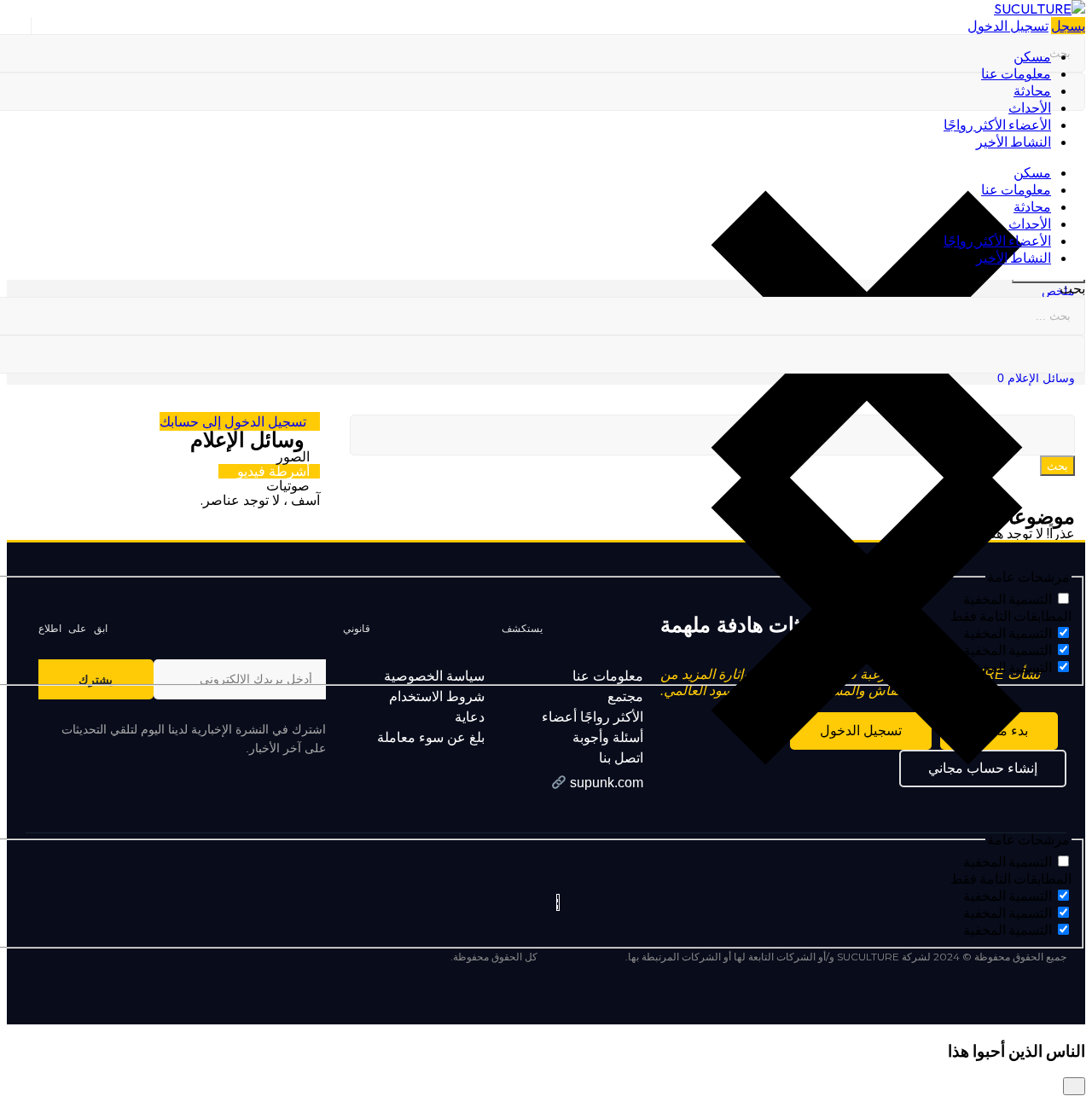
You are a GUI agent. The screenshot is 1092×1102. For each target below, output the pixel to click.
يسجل (1068, 25)
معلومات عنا (1016, 73)
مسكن (1032, 56)
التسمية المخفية (1007, 861)
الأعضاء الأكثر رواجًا (997, 124)
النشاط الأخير (1013, 141)
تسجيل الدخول (1007, 25)
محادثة (1032, 90)
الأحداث (1029, 107)
